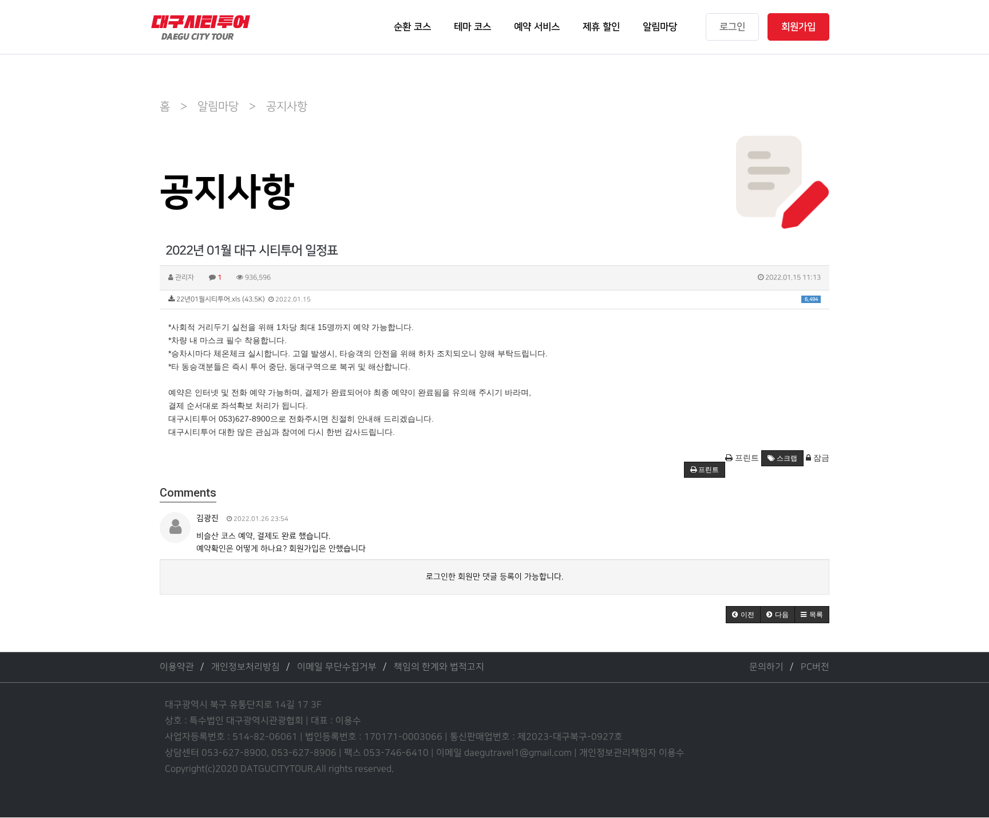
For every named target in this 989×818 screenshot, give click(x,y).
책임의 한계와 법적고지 (439, 667)
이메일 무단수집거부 (337, 667)
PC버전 (815, 667)
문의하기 (766, 667)
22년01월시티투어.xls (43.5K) (496, 299)
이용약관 (177, 667)
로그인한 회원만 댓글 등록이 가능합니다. (494, 576)
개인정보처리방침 (245, 667)
